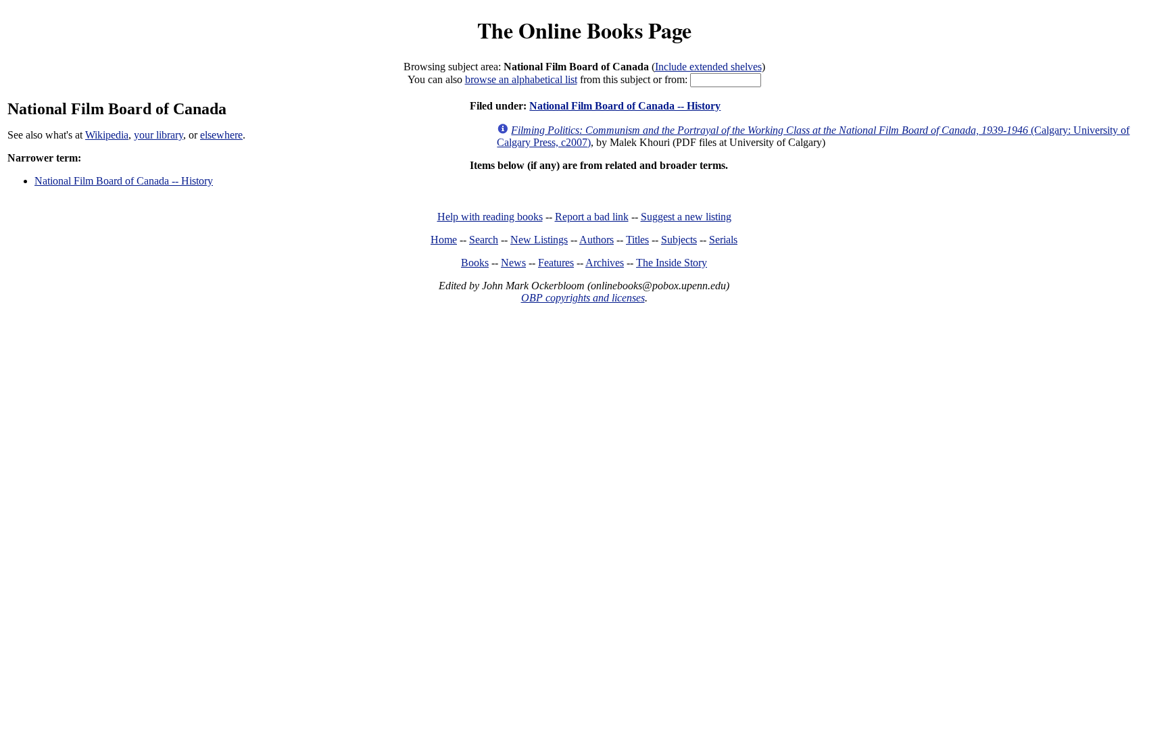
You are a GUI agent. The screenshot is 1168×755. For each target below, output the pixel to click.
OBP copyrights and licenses (583, 297)
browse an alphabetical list (521, 79)
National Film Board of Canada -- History (123, 181)
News (513, 262)
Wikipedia (106, 135)
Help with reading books (490, 216)
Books (475, 262)
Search (483, 239)
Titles (637, 239)
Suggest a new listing (686, 216)
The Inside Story (671, 262)
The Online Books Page (584, 30)
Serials (723, 239)
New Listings (539, 239)
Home (444, 239)
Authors (596, 239)
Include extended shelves (708, 66)
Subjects (679, 239)
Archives (604, 262)
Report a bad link (592, 216)
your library (158, 135)
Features (556, 262)
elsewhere (221, 135)
